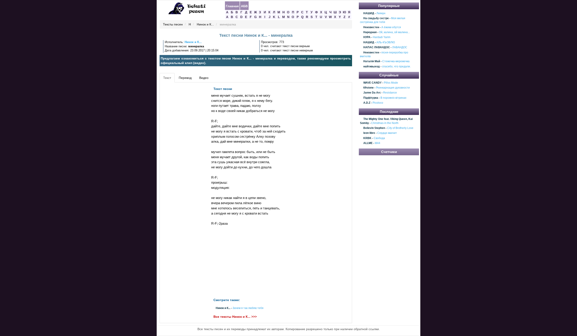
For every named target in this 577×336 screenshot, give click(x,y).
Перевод (185, 78)
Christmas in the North (384, 123)
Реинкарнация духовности (393, 87)
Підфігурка (370, 97)
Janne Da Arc (372, 92)
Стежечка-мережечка (396, 61)
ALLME (368, 143)
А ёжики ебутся (391, 27)
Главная (232, 6)
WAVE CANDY (372, 82)
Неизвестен (371, 27)
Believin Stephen (374, 128)
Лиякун (380, 13)
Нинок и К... (205, 24)
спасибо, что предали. (396, 66)
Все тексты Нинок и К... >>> (235, 316)
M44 (377, 143)
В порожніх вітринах (393, 97)
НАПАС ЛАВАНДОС (376, 47)
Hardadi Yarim (381, 37)
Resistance (390, 92)
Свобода (379, 138)
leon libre (369, 133)
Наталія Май (371, 61)
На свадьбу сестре (376, 18)
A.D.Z (366, 103)
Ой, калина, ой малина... (394, 32)
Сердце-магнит (387, 133)
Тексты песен (173, 24)
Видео (203, 78)
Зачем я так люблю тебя (248, 308)
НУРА (367, 37)
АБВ (244, 6)
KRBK (367, 138)
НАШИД (368, 13)
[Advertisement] (181, 152)
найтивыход (371, 66)
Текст (167, 78)
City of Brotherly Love (400, 128)
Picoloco (378, 103)
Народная (370, 32)
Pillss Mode (391, 82)
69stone (368, 87)
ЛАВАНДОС (399, 47)
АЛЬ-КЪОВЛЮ (385, 42)
